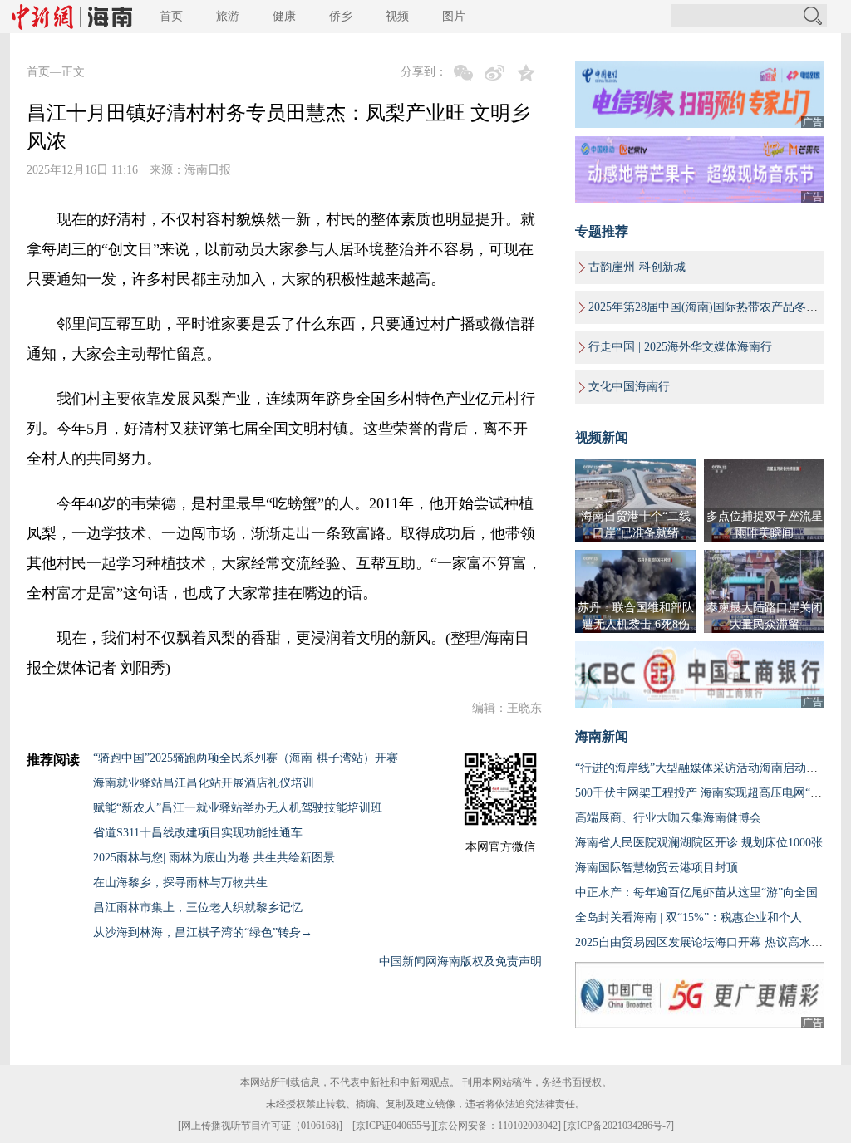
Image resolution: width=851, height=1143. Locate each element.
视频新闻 (601, 437)
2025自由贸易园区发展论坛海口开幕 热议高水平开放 (710, 942)
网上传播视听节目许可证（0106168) (260, 1125)
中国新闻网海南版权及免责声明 (460, 961)
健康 (284, 16)
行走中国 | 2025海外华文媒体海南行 (680, 347)
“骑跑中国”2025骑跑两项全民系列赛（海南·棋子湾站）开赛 (245, 758)
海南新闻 (601, 736)
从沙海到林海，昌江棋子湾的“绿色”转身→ (202, 932)
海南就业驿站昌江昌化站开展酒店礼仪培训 (203, 783)
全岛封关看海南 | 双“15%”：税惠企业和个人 (688, 917)
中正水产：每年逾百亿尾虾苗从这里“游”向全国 (696, 892)
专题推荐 (601, 231)
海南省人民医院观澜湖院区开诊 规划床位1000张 (699, 842)
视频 (397, 16)
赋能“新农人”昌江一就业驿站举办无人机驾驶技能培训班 (237, 808)
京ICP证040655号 (393, 1125)
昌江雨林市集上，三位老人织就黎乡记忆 (198, 907)
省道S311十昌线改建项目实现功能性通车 (198, 833)
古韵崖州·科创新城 (637, 267)
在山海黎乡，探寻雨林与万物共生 (180, 882)
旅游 (227, 16)
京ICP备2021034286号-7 (619, 1125)
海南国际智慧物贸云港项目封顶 (656, 867)
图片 (453, 16)
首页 (171, 16)
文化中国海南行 (629, 386)
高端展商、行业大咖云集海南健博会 (668, 818)
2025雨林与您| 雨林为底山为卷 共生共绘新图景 (214, 857)
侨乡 (340, 16)
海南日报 (207, 170)
